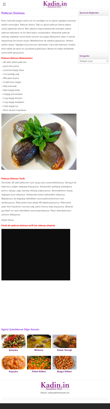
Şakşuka (13, 350)
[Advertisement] (38, 306)
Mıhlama (38, 350)
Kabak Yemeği (64, 350)
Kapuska (13, 371)
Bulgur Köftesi (64, 371)
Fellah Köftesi (39, 371)
